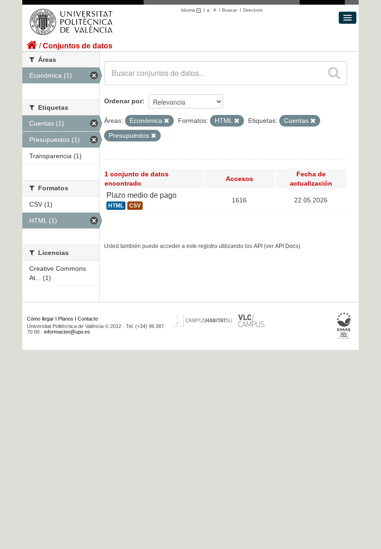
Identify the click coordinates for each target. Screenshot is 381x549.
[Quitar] (166, 121)
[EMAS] (344, 325)
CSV (135, 205)
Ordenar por (123, 101)
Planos (65, 318)
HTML (116, 205)
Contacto (88, 318)
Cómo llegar (40, 318)
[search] (334, 73)
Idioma (189, 10)
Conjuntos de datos (77, 46)
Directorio (253, 10)
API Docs (286, 246)
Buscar (229, 10)
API (258, 246)
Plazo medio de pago (141, 195)
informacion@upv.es (67, 332)
